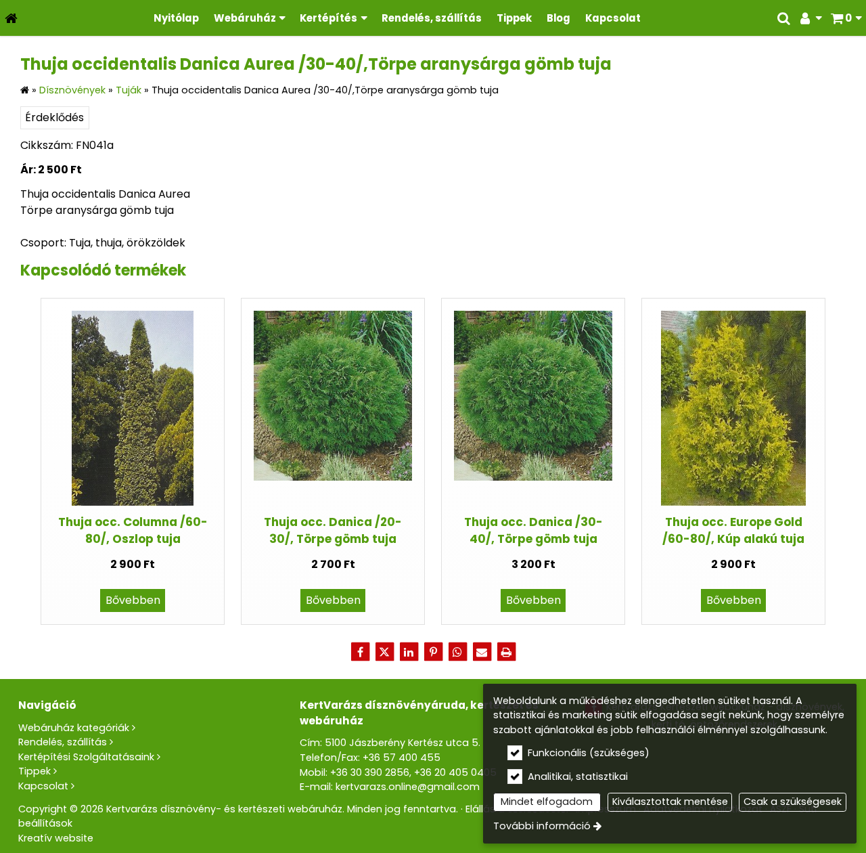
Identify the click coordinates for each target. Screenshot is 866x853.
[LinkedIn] (408, 652)
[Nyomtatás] (506, 652)
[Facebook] (360, 652)
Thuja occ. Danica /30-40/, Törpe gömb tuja (533, 530)
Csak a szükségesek (793, 801)
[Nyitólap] (11, 18)
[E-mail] (482, 652)
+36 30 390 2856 (369, 772)
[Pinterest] (433, 652)
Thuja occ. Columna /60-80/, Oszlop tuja (133, 530)
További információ (542, 826)
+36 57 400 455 (401, 757)
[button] (846, 18)
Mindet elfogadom (547, 801)
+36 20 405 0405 (455, 772)
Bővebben (133, 600)
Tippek (34, 771)
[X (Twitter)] (384, 652)
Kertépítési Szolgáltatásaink (86, 757)
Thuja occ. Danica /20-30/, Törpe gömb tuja (333, 530)
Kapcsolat (43, 786)
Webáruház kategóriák (73, 728)
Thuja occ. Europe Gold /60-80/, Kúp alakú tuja (733, 530)
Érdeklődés (54, 117)
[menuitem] (11, 18)
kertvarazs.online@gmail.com (408, 786)
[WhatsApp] (457, 652)
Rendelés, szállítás (62, 742)
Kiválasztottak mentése (670, 801)
